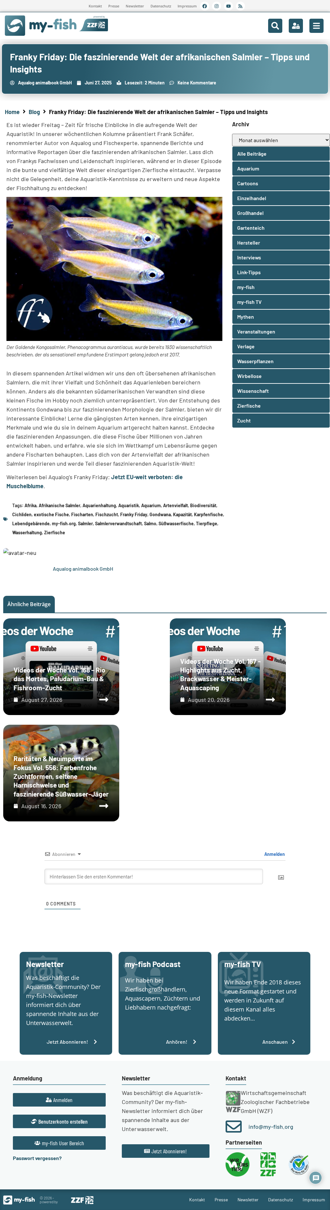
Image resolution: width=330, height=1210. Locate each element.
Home (12, 111)
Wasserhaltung (27, 532)
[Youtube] (228, 6)
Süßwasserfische (176, 523)
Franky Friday (133, 514)
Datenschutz (160, 6)
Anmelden (274, 854)
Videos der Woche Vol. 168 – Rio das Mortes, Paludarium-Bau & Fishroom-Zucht (59, 679)
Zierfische (54, 532)
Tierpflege (206, 523)
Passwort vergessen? (37, 1158)
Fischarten (82, 514)
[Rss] (240, 6)
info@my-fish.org (270, 1126)
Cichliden (22, 514)
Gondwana (160, 514)
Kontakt (95, 6)
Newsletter (135, 6)
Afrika (30, 505)
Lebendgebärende (31, 523)
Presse (113, 6)
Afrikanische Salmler (59, 505)
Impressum (187, 6)
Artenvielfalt (175, 505)
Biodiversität (203, 505)
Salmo (150, 523)
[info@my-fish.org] (234, 1126)
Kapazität (182, 514)
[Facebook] (204, 6)
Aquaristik (128, 505)
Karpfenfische (208, 514)
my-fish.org (64, 523)
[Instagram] (216, 6)
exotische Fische (51, 514)
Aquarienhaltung (99, 505)
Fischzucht (106, 514)
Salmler (85, 523)
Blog (34, 111)
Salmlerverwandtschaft (118, 523)
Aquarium (151, 505)
